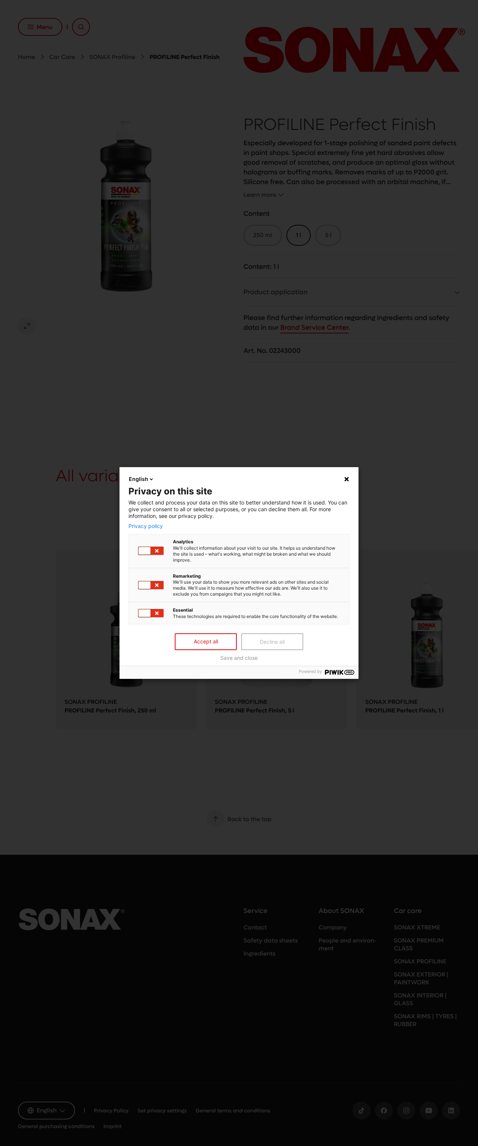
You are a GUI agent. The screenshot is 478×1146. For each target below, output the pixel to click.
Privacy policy (145, 526)
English (138, 479)
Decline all (272, 642)
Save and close (239, 658)
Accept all (206, 641)
